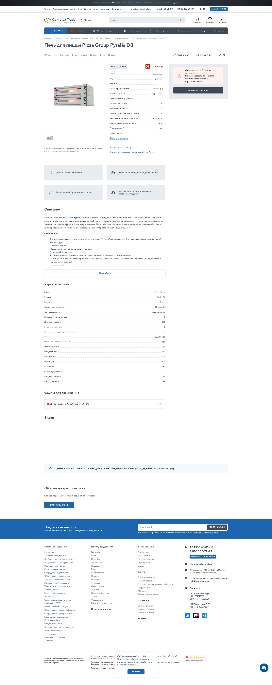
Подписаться (217, 527)
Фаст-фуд (95, 559)
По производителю (137, 30)
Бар (92, 569)
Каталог (58, 30)
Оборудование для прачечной (58, 613)
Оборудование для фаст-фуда (58, 576)
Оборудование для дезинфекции (59, 610)
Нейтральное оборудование (57, 583)
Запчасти (48, 640)
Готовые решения (185, 30)
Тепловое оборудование (55, 555)
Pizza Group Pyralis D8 (72, 217)
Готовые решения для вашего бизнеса (155, 584)
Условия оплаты (145, 606)
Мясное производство (101, 603)
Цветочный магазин (100, 593)
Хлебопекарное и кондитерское (59, 559)
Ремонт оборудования (148, 594)
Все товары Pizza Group (120, 147)
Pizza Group (157, 74)
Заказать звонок (219, 9)
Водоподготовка (51, 589)
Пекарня (95, 576)
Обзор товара (50, 55)
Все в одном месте (146, 577)
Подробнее (105, 273)
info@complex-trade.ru (141, 9)
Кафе (93, 555)
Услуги (204, 30)
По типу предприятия (107, 30)
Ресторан (95, 552)
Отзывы (112, 55)
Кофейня (95, 579)
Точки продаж (50, 634)
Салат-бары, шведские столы (57, 600)
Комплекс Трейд (146, 546)
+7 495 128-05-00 (164, 9)
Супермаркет (97, 562)
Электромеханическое (54, 566)
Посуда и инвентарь (53, 623)
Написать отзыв (59, 505)
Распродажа (80, 30)
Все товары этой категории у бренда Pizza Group (132, 152)
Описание (64, 55)
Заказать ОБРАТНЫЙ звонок (203, 557)
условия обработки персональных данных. (135, 663)
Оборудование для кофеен (56, 572)
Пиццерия (95, 566)
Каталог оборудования (55, 546)
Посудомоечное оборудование (58, 562)
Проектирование (163, 30)
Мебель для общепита (54, 637)
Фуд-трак (95, 589)
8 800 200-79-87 (185, 9)
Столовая (95, 583)
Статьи (141, 566)
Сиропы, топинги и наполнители (59, 627)
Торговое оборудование (55, 630)
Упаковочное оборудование (57, 586)
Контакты (142, 618)
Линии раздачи (51, 596)
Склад (94, 596)
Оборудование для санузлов (57, 617)
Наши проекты (144, 555)
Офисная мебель (52, 620)
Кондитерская (97, 572)
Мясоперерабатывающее (56, 606)
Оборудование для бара (55, 569)
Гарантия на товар (146, 612)
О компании (143, 552)
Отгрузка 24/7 (144, 587)
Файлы (93, 55)
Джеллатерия (97, 586)
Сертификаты (144, 562)
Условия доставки (146, 609)
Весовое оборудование (55, 593)
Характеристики (79, 55)
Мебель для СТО (52, 603)
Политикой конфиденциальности (205, 532)
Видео (102, 55)
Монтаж (141, 591)
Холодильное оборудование (57, 579)
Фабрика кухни (98, 600)
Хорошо (136, 671)
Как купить (219, 30)
